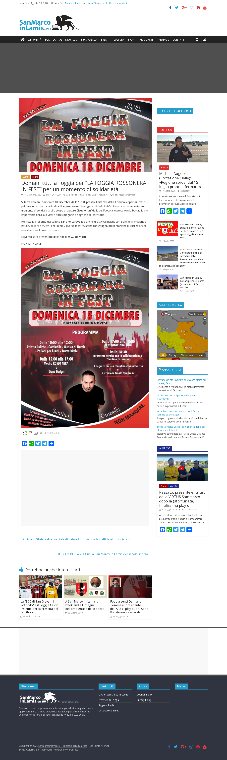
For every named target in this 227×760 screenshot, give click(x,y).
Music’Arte (147, 39)
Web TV (173, 486)
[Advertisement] (113, 68)
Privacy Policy (144, 699)
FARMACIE (163, 39)
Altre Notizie (68, 39)
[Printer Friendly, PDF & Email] (30, 432)
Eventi (105, 39)
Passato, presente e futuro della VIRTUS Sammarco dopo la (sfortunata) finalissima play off (182, 499)
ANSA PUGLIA (171, 370)
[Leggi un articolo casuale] (204, 39)
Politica (50, 39)
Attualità (34, 39)
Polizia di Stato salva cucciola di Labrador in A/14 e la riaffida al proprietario (75, 539)
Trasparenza (89, 39)
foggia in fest (105, 194)
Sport (132, 39)
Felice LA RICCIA (53, 194)
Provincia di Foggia (109, 699)
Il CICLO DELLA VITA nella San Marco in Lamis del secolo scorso (105, 554)
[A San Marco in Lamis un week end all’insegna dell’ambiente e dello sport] (85, 577)
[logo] (49, 693)
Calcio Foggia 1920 (75, 194)
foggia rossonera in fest (124, 194)
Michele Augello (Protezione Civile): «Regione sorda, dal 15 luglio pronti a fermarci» (180, 180)
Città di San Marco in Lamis (113, 694)
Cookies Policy (144, 694)
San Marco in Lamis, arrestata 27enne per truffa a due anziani (93, 3)
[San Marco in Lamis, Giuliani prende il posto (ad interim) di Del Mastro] (167, 276)
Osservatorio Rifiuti (109, 710)
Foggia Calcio (91, 194)
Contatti (179, 39)
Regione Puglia (106, 705)
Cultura (119, 39)
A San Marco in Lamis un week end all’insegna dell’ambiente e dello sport (84, 605)
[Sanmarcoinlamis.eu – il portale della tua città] (22, 39)
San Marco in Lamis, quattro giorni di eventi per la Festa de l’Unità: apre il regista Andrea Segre (192, 231)
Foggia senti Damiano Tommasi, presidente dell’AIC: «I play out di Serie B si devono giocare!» (129, 606)
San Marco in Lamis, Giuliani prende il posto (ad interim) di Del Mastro (192, 282)
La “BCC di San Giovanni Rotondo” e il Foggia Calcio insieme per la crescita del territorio (39, 606)
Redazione (185, 190)
